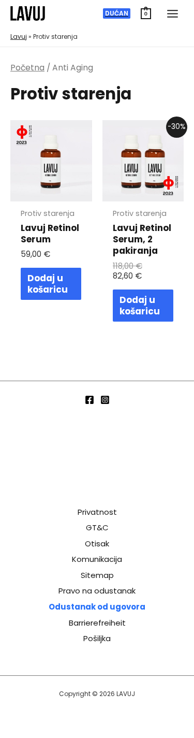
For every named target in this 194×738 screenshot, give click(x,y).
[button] (116, 13)
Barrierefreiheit (97, 622)
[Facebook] (89, 399)
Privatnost (97, 512)
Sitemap (97, 575)
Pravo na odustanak (97, 590)
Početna (27, 67)
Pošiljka (97, 638)
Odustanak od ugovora (97, 606)
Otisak (97, 543)
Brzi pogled (51, 191)
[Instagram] (105, 399)
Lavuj (18, 36)
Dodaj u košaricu (47, 284)
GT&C (97, 527)
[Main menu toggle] (172, 14)
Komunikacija (97, 559)
